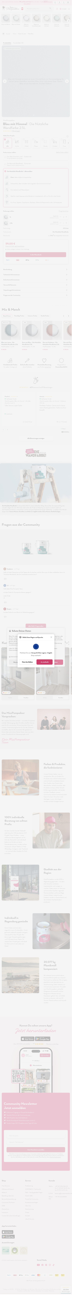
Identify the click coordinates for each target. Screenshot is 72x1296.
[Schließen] (51, 637)
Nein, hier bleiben (27, 662)
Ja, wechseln (45, 662)
